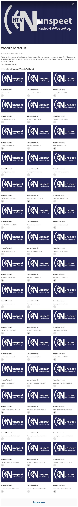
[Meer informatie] (2, 95)
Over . (9, 64)
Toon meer (39, 502)
